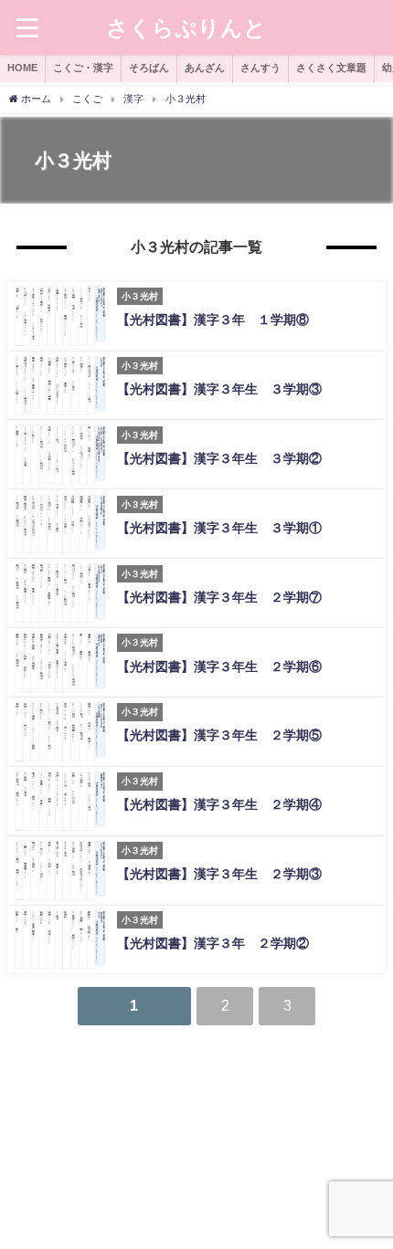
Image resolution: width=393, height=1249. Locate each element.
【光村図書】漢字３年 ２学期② (219, 943)
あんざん (205, 67)
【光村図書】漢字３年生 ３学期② (219, 458)
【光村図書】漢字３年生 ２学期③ (226, 873)
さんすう (260, 67)
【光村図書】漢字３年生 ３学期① (219, 527)
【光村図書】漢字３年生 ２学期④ (226, 804)
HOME (22, 67)
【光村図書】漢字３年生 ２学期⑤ (226, 735)
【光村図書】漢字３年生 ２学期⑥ (219, 666)
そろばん (149, 67)
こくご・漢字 (83, 67)
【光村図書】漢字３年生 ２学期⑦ (219, 597)
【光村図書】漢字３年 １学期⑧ (226, 319)
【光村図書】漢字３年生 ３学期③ (219, 389)
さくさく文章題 (331, 67)
